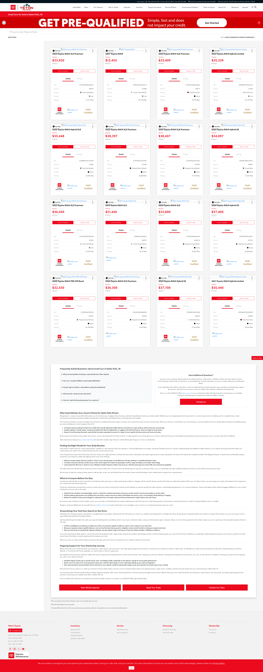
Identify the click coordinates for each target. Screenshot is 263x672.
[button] (56, 50)
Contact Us (201, 401)
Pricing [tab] (79, 78)
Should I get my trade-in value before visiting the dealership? (84, 387)
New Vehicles (75, 629)
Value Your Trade (84, 71)
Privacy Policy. (219, 663)
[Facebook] (10, 649)
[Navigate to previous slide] (1, 22)
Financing (167, 625)
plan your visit (188, 393)
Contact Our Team (217, 587)
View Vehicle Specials (90, 587)
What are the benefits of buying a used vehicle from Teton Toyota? (86, 374)
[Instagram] (14, 649)
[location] (189, 1)
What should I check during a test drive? (77, 394)
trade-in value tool (102, 505)
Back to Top (257, 358)
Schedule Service (122, 629)
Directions (212, 632)
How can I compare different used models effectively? (81, 381)
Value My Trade (168, 632)
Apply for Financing (169, 629)
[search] (255, 7)
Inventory (75, 625)
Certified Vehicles (77, 635)
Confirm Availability (63, 71)
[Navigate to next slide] (261, 22)
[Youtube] (23, 649)
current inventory (87, 440)
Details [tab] (68, 78)
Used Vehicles (75, 632)
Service (120, 625)
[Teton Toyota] (25, 7)
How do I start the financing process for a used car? (81, 400)
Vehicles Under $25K (78, 638)
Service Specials (122, 632)
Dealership (214, 625)
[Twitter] (19, 649)
